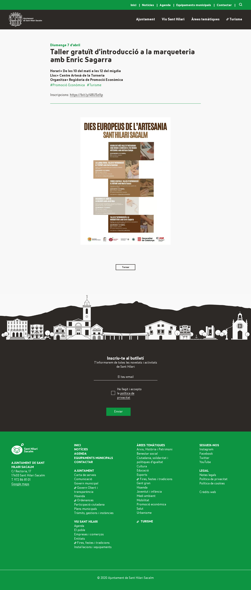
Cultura (142, 466)
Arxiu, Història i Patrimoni (154, 449)
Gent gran (143, 483)
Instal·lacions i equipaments (93, 547)
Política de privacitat (213, 479)
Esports (142, 474)
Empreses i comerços (89, 534)
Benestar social (147, 453)
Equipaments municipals (194, 5)
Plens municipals (85, 508)
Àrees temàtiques (205, 19)
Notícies (148, 5)
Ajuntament (145, 19)
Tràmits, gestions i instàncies (94, 513)
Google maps (20, 484)
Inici (134, 5)
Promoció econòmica (151, 504)
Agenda (165, 5)
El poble (79, 530)
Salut (140, 508)
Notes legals (207, 475)
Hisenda (79, 496)
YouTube (205, 462)
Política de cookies (212, 483)
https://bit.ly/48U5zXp (86, 95)
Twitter (204, 458)
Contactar (225, 5)
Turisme (235, 19)
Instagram (206, 449)
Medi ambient (146, 496)
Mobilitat (143, 500)
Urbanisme (144, 512)
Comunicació (83, 479)
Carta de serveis (85, 475)
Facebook (206, 453)
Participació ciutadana (89, 504)
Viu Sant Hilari (173, 19)
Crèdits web (207, 492)
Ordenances (85, 500)
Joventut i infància (149, 491)
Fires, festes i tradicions (93, 542)
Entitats (79, 538)
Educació (143, 470)
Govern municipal (86, 483)
